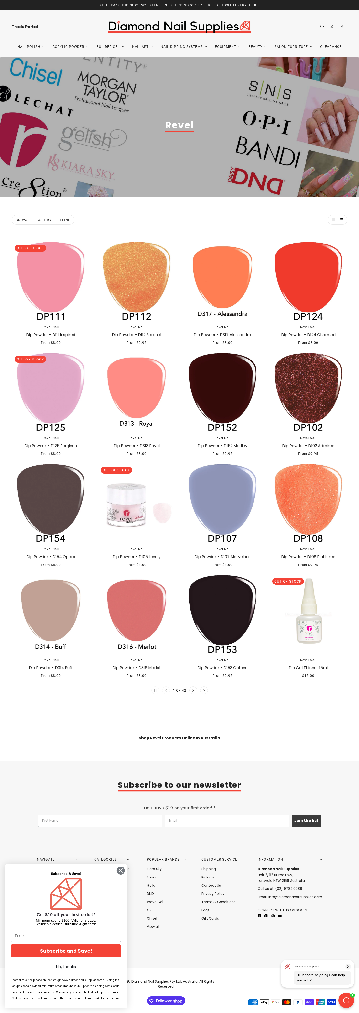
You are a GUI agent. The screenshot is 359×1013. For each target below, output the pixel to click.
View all (153, 926)
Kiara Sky (154, 869)
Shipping (208, 869)
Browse (23, 220)
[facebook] (259, 915)
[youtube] (280, 915)
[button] (333, 220)
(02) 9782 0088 (288, 888)
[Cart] (341, 26)
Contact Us (211, 885)
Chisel (152, 918)
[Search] (322, 26)
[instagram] (266, 915)
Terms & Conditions (218, 901)
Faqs (205, 910)
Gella (151, 885)
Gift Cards (210, 918)
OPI (149, 910)
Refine (63, 220)
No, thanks (66, 967)
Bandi (151, 877)
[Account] (331, 26)
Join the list (306, 820)
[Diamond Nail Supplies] (179, 27)
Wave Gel (155, 901)
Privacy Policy (212, 893)
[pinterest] (273, 915)
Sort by (44, 220)
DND (150, 893)
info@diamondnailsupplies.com (295, 897)
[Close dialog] (120, 870)
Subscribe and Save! (66, 950)
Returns (207, 877)
